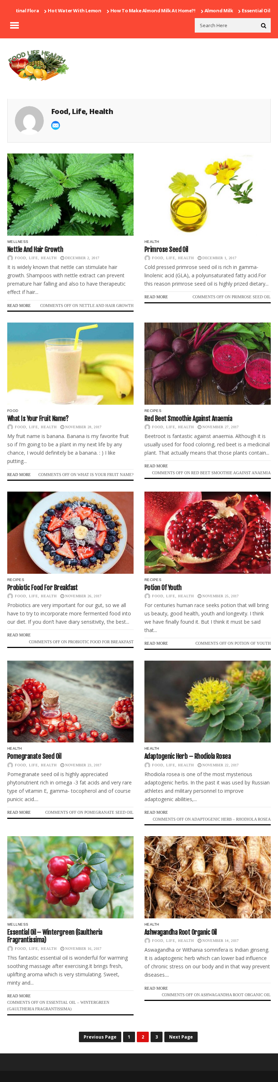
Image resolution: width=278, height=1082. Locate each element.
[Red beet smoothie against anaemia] (207, 364)
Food (12, 411)
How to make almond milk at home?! (131, 10)
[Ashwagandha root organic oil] (207, 877)
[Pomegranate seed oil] (70, 702)
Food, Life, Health (36, 258)
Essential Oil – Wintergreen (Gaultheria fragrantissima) (54, 936)
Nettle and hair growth (35, 249)
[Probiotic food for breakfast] (70, 533)
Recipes (152, 411)
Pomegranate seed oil (34, 756)
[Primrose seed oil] (207, 194)
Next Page (181, 1037)
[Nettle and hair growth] (70, 194)
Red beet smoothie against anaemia (188, 418)
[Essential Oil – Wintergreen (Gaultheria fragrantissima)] (70, 877)
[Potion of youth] (207, 533)
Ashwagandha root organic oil (180, 932)
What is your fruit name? (37, 418)
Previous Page (100, 1037)
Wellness (17, 242)
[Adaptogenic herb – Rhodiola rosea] (207, 702)
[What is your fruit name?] (70, 364)
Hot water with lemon (52, 10)
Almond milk (197, 10)
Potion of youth (163, 587)
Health (151, 242)
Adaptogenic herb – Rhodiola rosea (187, 756)
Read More (19, 305)
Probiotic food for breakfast (42, 587)
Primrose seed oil (166, 249)
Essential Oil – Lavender (247, 10)
